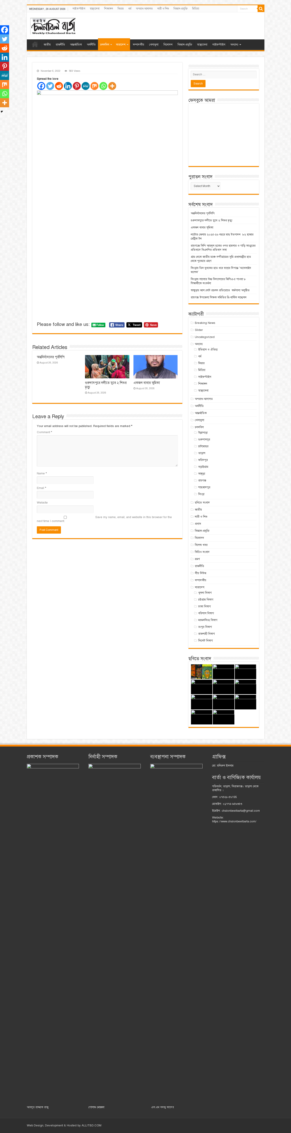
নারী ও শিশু (163, 8)
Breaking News (205, 323)
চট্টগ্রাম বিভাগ (205, 599)
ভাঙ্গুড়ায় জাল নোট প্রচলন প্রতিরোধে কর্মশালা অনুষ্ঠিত (220, 290)
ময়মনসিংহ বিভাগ (207, 620)
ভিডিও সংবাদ (202, 552)
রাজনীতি (60, 44)
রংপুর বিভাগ (205, 627)
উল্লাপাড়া (203, 433)
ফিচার (121, 8)
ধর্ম (129, 8)
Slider (199, 330)
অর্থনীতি (91, 44)
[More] (112, 86)
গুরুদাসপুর (204, 439)
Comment (44, 432)
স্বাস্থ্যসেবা (95, 8)
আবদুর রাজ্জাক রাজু (37, 1107)
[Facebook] (41, 86)
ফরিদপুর (203, 460)
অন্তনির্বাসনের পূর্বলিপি (51, 357)
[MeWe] (86, 86)
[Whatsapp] (103, 86)
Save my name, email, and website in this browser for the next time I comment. (104, 519)
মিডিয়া (195, 8)
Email (41, 488)
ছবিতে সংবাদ (202, 502)
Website (42, 502)
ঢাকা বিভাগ (204, 606)
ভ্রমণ (197, 559)
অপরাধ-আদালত (144, 8)
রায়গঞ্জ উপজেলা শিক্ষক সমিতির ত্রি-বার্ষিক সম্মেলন (218, 297)
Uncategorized (205, 337)
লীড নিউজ (200, 573)
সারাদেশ (120, 44)
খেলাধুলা (153, 44)
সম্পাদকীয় (138, 44)
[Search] (261, 8)
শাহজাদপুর (204, 487)
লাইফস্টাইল (79, 8)
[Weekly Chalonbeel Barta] (53, 26)
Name (42, 473)
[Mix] (94, 86)
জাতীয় (47, 44)
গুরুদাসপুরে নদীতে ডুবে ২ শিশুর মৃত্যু (211, 220)
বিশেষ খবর (201, 545)
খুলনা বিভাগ (205, 593)
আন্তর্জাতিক (76, 44)
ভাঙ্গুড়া (201, 474)
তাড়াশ (201, 453)
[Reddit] (59, 86)
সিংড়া (201, 494)
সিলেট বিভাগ (205, 640)
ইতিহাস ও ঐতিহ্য (208, 349)
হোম (35, 44)
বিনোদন (168, 44)
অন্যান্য (234, 44)
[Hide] (2, 111)
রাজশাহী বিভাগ (206, 634)
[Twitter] (50, 86)
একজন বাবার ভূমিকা (146, 383)
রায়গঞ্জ (202, 480)
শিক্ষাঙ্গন (108, 8)
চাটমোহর (203, 446)
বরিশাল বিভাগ (206, 613)
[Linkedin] (68, 86)
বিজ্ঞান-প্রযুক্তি (180, 8)
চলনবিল (104, 44)
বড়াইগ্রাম (203, 467)
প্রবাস (198, 524)
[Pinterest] (77, 86)
